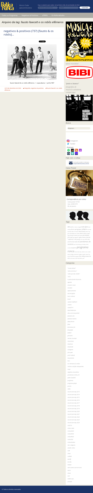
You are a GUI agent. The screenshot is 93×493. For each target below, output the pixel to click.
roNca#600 (71, 436)
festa (69, 324)
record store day (77, 251)
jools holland (71, 355)
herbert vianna (73, 235)
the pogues (76, 256)
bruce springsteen (76, 229)
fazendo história (72, 319)
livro (69, 361)
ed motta (72, 233)
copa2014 (70, 307)
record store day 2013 (74, 392)
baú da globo (71, 293)
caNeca (84, 229)
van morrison (78, 258)
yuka (83, 258)
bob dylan (84, 227)
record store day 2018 (74, 406)
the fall (72, 256)
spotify (69, 459)
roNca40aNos (71, 442)
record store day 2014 (74, 394)
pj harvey (83, 244)
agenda (70, 282)
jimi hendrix (86, 235)
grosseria (70, 335)
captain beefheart (72, 302)
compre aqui (70, 92)
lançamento (71, 358)
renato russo (85, 251)
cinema (69, 305)
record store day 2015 (74, 397)
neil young (77, 239)
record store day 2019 (74, 408)
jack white (80, 235)
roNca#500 (71, 434)
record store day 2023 (74, 420)
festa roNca (83, 233)
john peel (70, 237)
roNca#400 (71, 431)
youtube (70, 481)
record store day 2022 (74, 417)
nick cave (82, 239)
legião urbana (82, 237)
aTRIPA (44, 15)
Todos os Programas (10, 15)
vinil (69, 476)
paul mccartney (77, 244)
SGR (69, 451)
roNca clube (71, 428)
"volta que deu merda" (74, 274)
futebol (69, 333)
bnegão (79, 227)
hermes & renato (72, 338)
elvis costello (77, 233)
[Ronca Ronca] (7, 6)
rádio (69, 389)
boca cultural (71, 296)
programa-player (72, 383)
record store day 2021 (74, 414)
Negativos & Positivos (30, 15)
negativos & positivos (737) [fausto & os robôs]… (28, 32)
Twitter (72, 144)
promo (69, 386)
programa (73, 248)
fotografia (27, 88)
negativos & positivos (37, 88)
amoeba (70, 288)
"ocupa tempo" (72, 268)
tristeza (69, 465)
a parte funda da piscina (74, 279)
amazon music (72, 285)
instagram (70, 349)
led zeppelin (75, 237)
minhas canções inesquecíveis (76, 366)
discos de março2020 (73, 313)
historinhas (71, 341)
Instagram (74, 141)
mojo (69, 369)
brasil (69, 299)
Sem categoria (71, 445)
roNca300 (70, 439)
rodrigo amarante (74, 254)
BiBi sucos (70, 227)
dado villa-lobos (74, 231)
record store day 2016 (74, 400)
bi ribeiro (76, 227)
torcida (69, 462)
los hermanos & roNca (74, 363)
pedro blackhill (71, 378)
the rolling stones (84, 256)
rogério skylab (82, 254)
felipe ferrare (71, 321)
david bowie (82, 231)
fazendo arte (71, 316)
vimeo (69, 473)
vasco (69, 470)
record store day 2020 (74, 411)
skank (87, 254)
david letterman (72, 310)
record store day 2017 (74, 403)
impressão (70, 347)
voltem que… (71, 479)
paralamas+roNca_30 (73, 375)
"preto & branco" (72, 271)
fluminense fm (71, 327)
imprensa (70, 344)
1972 (69, 276)
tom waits (72, 258)
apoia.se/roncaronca (25, 8)
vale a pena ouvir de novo (75, 467)
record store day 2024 (74, 422)
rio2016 (70, 425)
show (69, 453)
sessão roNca (71, 448)
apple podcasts (72, 291)
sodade (70, 456)
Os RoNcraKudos (57, 15)
